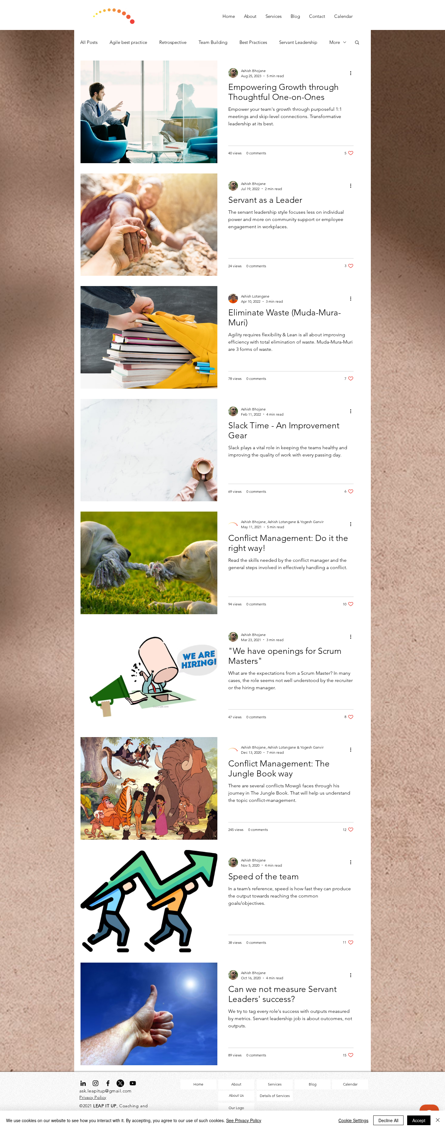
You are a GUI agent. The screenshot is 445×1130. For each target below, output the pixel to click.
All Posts (88, 42)
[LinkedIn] (83, 1083)
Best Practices (253, 42)
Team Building (213, 42)
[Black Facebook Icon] (108, 1083)
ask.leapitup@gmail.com (105, 1091)
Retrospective (172, 42)
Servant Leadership (298, 42)
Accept (418, 1120)
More (334, 42)
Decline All (388, 1120)
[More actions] (352, 73)
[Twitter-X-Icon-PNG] (120, 1083)
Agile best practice (128, 42)
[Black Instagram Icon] (95, 1083)
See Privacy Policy (243, 1120)
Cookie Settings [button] (353, 1120)
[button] (357, 43)
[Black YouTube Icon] (133, 1083)
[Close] (437, 1120)
